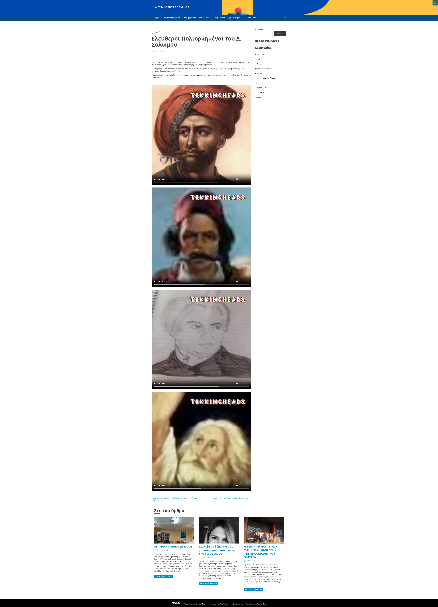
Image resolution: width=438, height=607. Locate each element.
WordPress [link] (224, 604)
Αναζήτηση (259, 30)
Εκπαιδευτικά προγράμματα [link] (265, 78)
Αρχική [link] (156, 18)
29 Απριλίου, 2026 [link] (252, 561)
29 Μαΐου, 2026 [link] (161, 550)
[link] (435, 2)
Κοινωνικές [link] (259, 83)
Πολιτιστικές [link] (259, 92)
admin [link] (155, 52)
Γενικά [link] (257, 59)
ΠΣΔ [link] (203, 604)
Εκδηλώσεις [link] (218, 18)
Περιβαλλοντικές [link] (261, 87)
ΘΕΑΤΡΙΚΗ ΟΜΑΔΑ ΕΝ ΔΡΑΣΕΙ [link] (173, 546)
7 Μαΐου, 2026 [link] (206, 557)
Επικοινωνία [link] (251, 18)
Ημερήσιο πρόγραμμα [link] (172, 18)
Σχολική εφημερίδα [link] (235, 18)
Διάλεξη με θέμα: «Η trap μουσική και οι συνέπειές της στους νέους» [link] (217, 550)
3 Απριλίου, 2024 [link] (164, 52)
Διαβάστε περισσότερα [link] (163, 576)
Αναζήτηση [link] (280, 33)
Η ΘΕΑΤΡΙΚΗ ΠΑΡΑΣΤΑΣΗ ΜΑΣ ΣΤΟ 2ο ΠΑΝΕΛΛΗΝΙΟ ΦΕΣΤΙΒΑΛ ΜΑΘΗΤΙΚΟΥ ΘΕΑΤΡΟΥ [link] (262, 552)
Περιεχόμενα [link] (189, 18)
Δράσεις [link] (156, 32)
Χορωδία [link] (258, 97)
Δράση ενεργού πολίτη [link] (263, 69)
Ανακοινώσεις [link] (204, 18)
